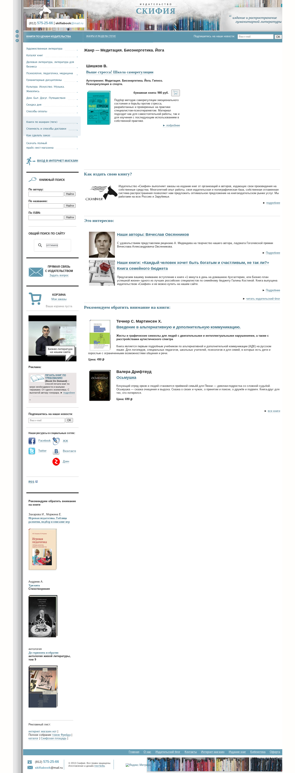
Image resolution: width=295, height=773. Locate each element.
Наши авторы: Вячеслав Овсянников (153, 234)
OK (278, 37)
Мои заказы (59, 299)
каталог (33, 738)
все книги (274, 411)
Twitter (42, 450)
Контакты (191, 752)
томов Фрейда (61, 734)
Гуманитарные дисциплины (44, 80)
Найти (70, 194)
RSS (31, 482)
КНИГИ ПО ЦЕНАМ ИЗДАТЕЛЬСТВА (48, 36)
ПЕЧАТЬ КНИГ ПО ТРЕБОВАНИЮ (55, 376)
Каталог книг (34, 55)
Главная (134, 752)
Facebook (44, 440)
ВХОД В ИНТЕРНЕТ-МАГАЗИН (57, 160)
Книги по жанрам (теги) (41, 122)
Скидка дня (33, 104)
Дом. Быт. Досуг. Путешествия (45, 98)
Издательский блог (167, 752)
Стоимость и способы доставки (46, 128)
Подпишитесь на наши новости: (216, 36)
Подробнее (273, 252)
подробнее (273, 202)
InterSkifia (99, 766)
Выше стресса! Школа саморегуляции (119, 72)
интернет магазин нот (43, 731)
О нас (147, 752)
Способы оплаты (36, 111)
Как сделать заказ (38, 135)
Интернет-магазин (212, 752)
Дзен (66, 461)
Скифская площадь (54, 738)
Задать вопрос (59, 275)
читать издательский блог (263, 298)
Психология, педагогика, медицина (49, 73)
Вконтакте (69, 451)
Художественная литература (44, 48)
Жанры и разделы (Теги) (101, 36)
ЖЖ (65, 441)
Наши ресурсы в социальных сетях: (52, 432)
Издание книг (237, 752)
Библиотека (257, 752)
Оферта (275, 752)
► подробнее (171, 125)
